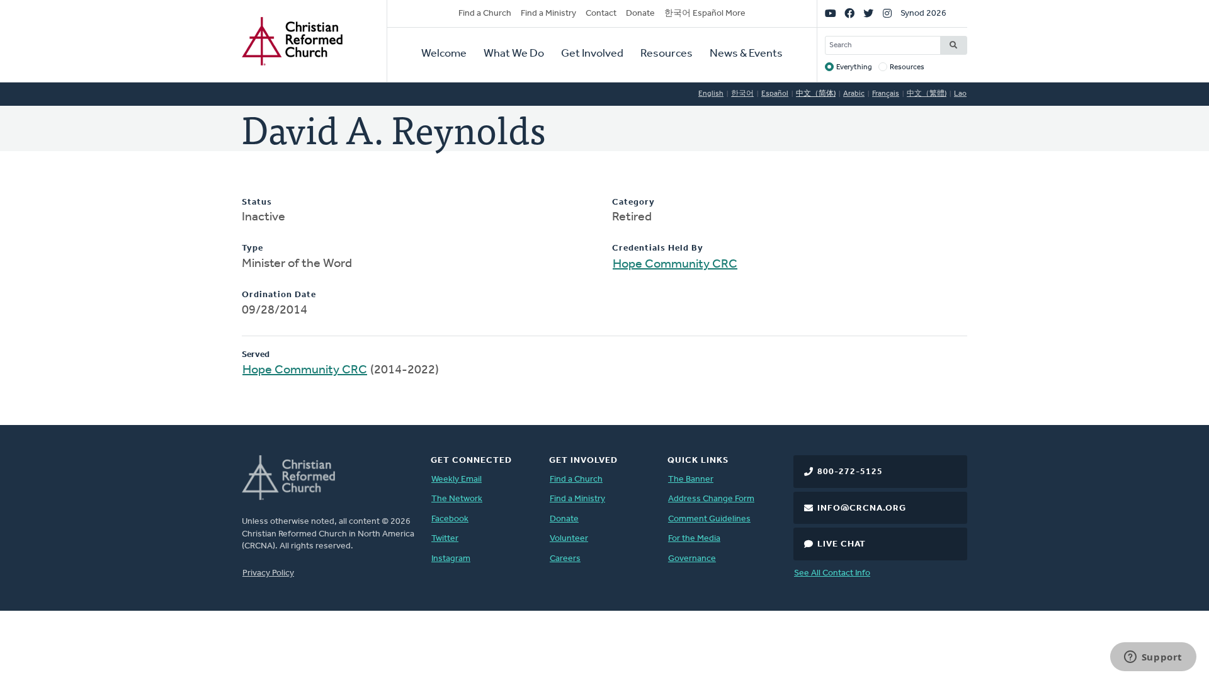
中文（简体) (816, 94)
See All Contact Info (832, 573)
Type (252, 248)
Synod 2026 (923, 13)
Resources (666, 54)
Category (633, 202)
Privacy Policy (268, 573)
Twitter (444, 538)
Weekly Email (456, 479)
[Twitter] (868, 14)
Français (885, 94)
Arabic (854, 94)
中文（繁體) (926, 94)
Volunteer (569, 538)
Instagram (450, 559)
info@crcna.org (861, 508)
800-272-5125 (850, 472)
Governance (692, 559)
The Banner (690, 479)
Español (774, 94)
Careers (565, 559)
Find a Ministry (548, 13)
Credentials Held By (657, 248)
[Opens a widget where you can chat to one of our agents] (1153, 658)
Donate (640, 13)
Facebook (449, 519)
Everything (854, 67)
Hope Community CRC (675, 264)
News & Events (746, 54)
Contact (601, 13)
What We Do (514, 54)
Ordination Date (279, 295)
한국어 (742, 94)
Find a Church (484, 13)
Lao (960, 94)
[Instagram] (887, 14)
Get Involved (592, 54)
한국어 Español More (705, 13)
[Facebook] (849, 14)
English (711, 94)
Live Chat (841, 544)
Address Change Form (711, 499)
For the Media (694, 538)
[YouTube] (830, 14)
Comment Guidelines (709, 519)
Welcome (444, 54)
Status (257, 202)
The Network (456, 499)
